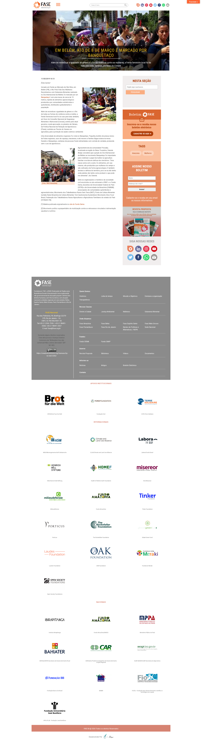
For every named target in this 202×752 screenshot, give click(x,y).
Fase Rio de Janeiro (108, 327)
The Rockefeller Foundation (101, 537)
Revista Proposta (85, 353)
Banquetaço (45, 97)
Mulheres (126, 312)
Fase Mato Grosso (151, 324)
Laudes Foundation (54, 566)
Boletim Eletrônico (129, 365)
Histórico (82, 296)
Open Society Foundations (54, 594)
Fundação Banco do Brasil (54, 690)
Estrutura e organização (153, 296)
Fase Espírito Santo (130, 324)
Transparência (84, 300)
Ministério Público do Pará (147, 632)
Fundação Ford (101, 414)
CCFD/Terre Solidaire (147, 414)
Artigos (104, 365)
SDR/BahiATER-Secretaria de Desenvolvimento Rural (54, 661)
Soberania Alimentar (152, 312)
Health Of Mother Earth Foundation (101, 481)
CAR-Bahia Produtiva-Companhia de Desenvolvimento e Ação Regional (101, 661)
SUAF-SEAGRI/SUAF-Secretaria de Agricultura (147, 661)
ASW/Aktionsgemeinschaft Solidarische (54, 452)
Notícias (82, 365)
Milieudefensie (54, 509)
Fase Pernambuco (86, 327)
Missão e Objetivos (130, 296)
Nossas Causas (85, 307)
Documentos (149, 353)
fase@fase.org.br (54, 328)
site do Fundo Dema (77, 204)
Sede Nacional (150, 327)
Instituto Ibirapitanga (55, 632)
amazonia (135, 153)
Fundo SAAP (105, 342)
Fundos (82, 337)
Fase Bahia (105, 324)
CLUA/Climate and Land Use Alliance (101, 452)
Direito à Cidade (85, 312)
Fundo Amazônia (101, 509)
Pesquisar (135, 92)
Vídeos (125, 353)
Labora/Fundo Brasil (147, 452)
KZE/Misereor (147, 481)
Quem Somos (84, 291)
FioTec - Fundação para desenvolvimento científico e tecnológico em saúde (147, 691)
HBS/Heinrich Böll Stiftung (54, 481)
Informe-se (83, 361)
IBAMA (101, 690)
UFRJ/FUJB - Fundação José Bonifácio (54, 720)
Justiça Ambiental (107, 312)
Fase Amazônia (85, 324)
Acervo (82, 349)
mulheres (148, 153)
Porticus (54, 537)
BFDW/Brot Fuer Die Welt (55, 414)
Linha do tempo (107, 296)
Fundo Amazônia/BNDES (101, 632)
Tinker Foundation (147, 509)
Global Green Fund (147, 537)
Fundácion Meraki (147, 566)
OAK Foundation (101, 566)
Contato (82, 372)
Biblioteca (105, 353)
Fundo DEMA (84, 342)
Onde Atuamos (85, 319)
